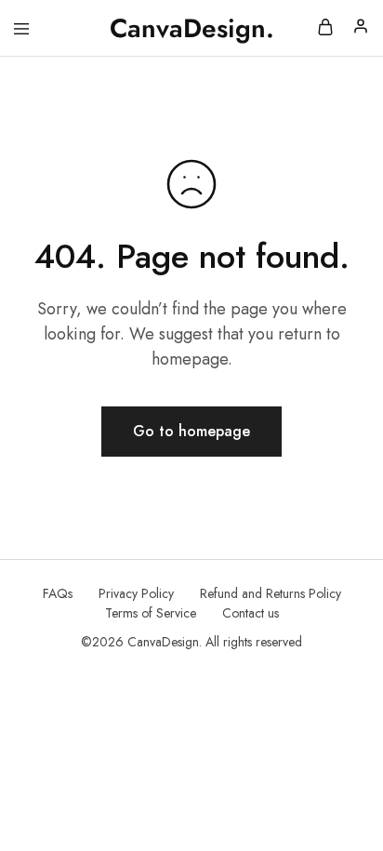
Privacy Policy (136, 593)
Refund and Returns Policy (270, 593)
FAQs (58, 593)
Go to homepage (191, 431)
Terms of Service (150, 613)
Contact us (250, 613)
